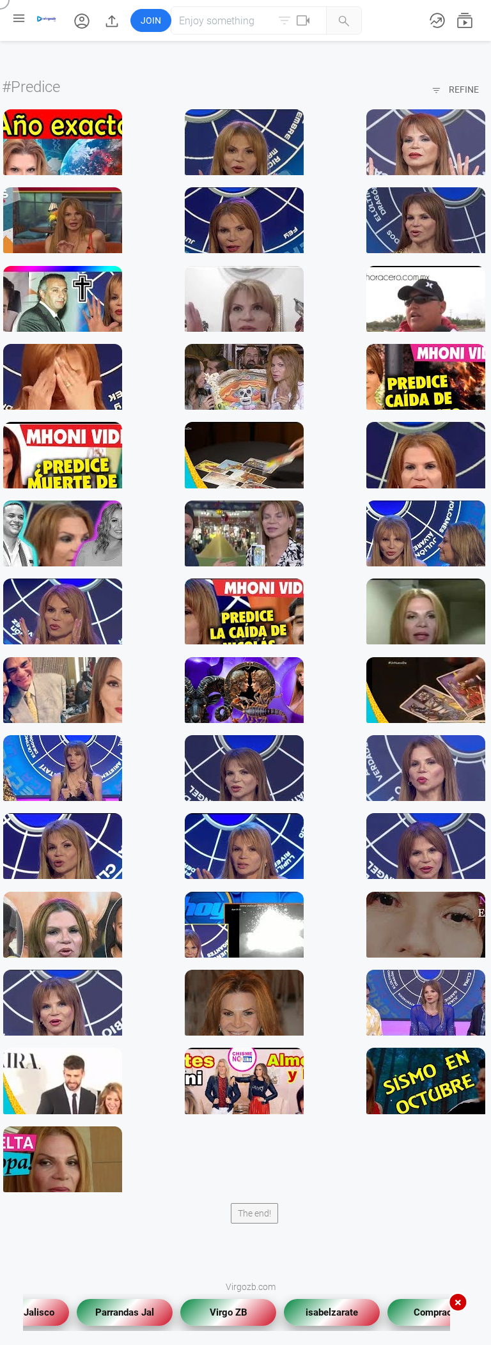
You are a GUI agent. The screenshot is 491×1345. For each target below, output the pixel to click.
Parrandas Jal (115, 1308)
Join (151, 20)
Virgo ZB (219, 1308)
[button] (83, 20)
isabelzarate (322, 1308)
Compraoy (426, 1308)
